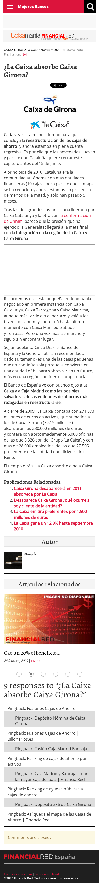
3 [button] (43, 674)
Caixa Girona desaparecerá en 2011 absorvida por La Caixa (48, 491)
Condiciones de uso (18, 874)
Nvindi (26, 54)
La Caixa (33, 49)
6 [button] (79, 674)
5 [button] (67, 674)
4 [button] (55, 674)
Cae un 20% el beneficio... (32, 652)
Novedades (50, 49)
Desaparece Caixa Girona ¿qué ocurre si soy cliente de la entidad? (52, 503)
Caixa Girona (15, 49)
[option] (49, 630)
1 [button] (19, 674)
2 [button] (31, 674)
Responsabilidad (47, 874)
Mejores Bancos (33, 6)
